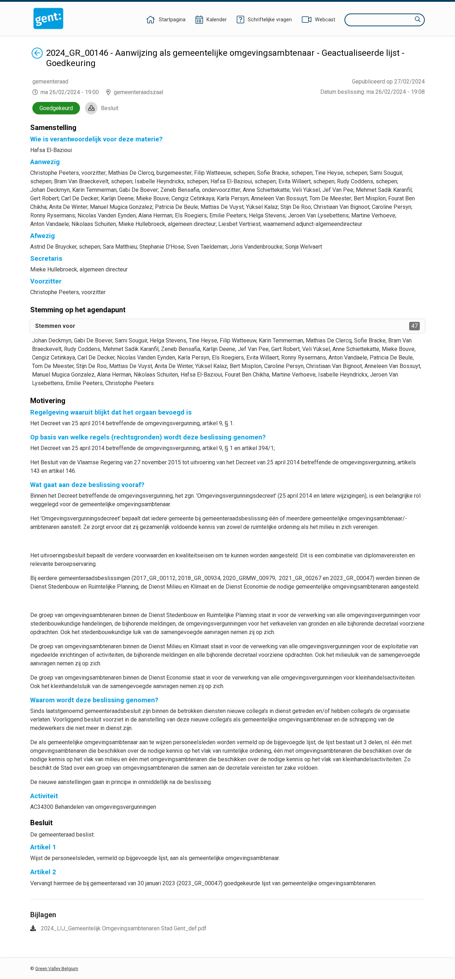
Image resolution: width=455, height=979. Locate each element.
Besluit (109, 108)
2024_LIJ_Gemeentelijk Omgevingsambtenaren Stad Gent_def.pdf (124, 928)
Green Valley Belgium (56, 968)
